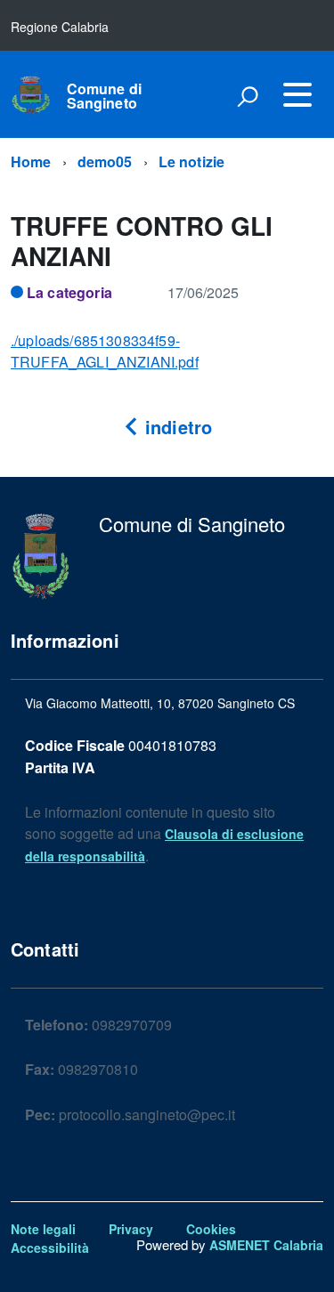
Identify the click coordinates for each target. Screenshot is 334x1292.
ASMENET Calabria (266, 1245)
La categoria (69, 292)
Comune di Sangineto (104, 96)
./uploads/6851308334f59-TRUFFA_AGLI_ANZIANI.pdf (105, 351)
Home (31, 161)
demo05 (105, 161)
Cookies (211, 1229)
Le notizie (192, 161)
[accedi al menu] (297, 94)
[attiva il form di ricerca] (248, 96)
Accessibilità (50, 1247)
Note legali (43, 1229)
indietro (176, 427)
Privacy (131, 1229)
